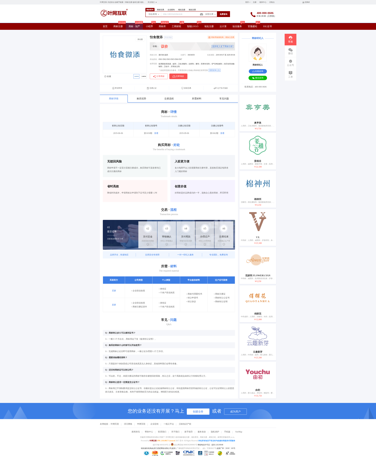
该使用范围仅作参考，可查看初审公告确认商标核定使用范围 (183, 70)
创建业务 (198, 411)
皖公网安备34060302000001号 (186, 445)
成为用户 (235, 411)
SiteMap (238, 432)
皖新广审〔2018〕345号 (226, 448)
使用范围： (154, 64)
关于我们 (175, 432)
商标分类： (154, 55)
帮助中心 (149, 432)
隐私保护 (215, 432)
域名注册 (209, 26)
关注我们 (151, 2)
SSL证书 (267, 26)
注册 (254, 2)
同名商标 (168, 37)
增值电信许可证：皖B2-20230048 (210, 445)
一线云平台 (169, 424)
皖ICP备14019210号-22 (161, 445)
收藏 (108, 76)
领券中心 (262, 2)
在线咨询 (258, 71)
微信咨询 (259, 78)
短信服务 (237, 26)
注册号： (184, 55)
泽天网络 (128, 424)
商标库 (162, 26)
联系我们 (162, 432)
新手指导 (188, 432)
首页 (105, 26)
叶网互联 (115, 424)
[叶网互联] (114, 20)
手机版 (227, 432)
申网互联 (141, 424)
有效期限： (211, 55)
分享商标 (160, 76)
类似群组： (154, 59)
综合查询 (153, 14)
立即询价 (179, 76)
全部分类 (209, 14)
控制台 (272, 2)
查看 (156, 133)
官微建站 (252, 26)
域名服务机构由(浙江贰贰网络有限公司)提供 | (159, 448)
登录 (247, 2)
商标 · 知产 (134, 26)
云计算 (223, 26)
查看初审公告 (214, 70)
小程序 (149, 26)
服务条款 (202, 432)
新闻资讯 (136, 432)
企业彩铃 (154, 424)
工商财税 (176, 26)
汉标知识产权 (185, 424)
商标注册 (118, 26)
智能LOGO (192, 26)
